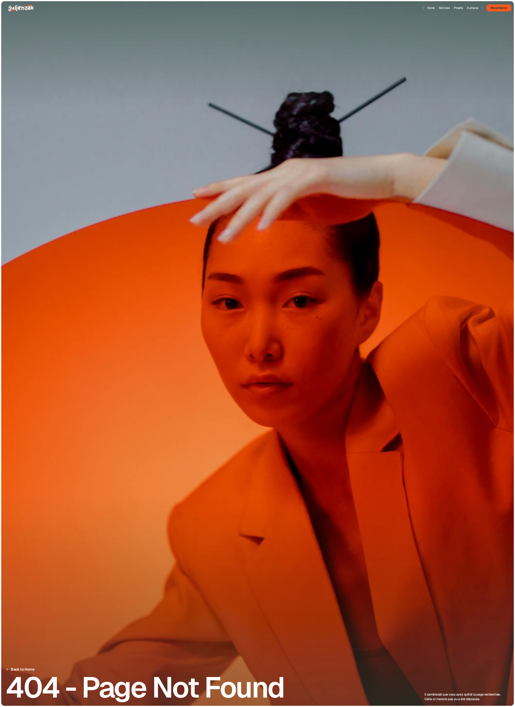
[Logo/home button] (21, 8)
